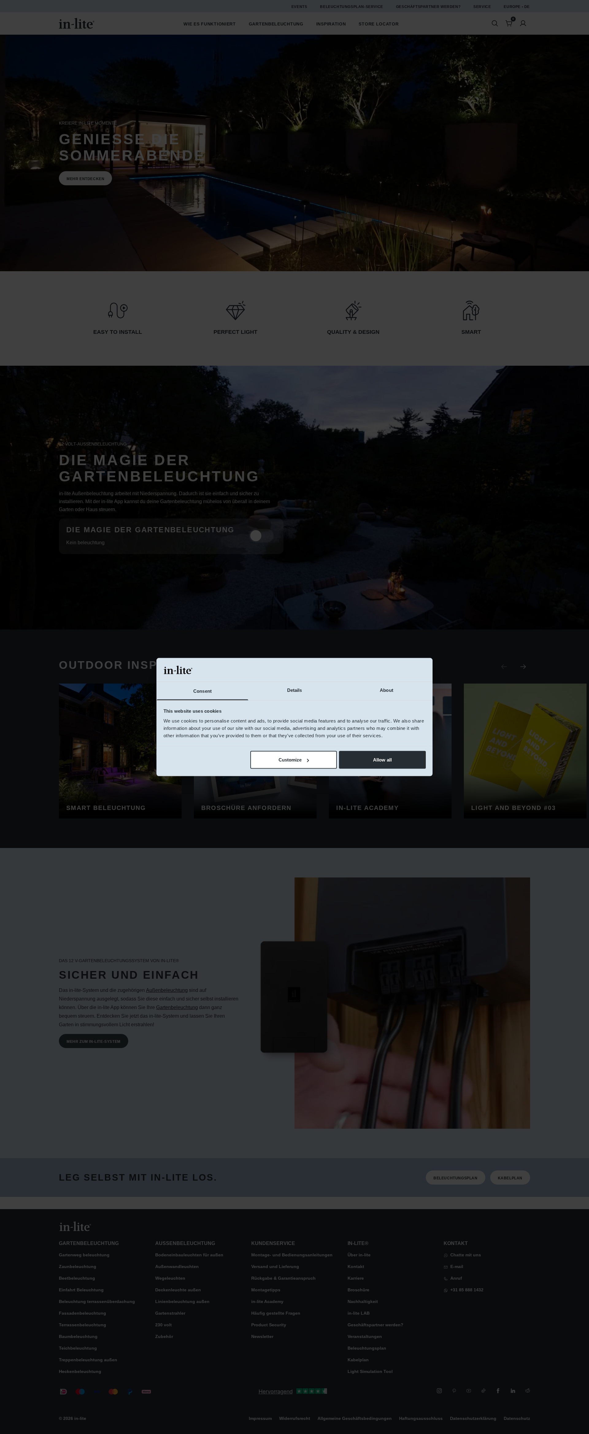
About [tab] (386, 689)
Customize (290, 759)
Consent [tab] (202, 690)
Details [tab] (294, 689)
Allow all (382, 759)
